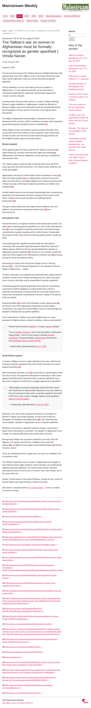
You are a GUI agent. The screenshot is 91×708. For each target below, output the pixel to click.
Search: (72, 31)
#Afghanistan (40, 338)
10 (59, 175)
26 (10, 445)
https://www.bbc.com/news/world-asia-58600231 (23, 516)
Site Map (6, 703)
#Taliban (32, 327)
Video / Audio (32, 21)
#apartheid (13, 338)
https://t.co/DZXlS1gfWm (19, 399)
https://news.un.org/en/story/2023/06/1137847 (23, 647)
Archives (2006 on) (72, 16)
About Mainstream (53, 16)
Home (4, 31)
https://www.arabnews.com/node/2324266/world (23, 652)
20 (11, 266)
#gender (51, 335)
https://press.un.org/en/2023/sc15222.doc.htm (23, 693)
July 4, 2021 (41, 346)
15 (46, 209)
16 (7, 229)
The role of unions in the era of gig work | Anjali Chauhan (77, 107)
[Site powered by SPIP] (85, 701)
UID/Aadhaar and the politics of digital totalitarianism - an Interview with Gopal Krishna (77, 144)
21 (19, 303)
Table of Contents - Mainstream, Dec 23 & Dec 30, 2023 (78, 58)
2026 (41, 16)
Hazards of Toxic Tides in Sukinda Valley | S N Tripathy (78, 97)
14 (14, 201)
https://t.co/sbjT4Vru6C (31, 341)
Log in (13, 703)
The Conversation (35, 488)
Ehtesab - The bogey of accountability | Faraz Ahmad (78, 131)
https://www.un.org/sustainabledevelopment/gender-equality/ (28, 624)
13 (12, 187)
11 (24, 178)
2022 (12, 16)
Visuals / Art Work (48, 21)
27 (54, 445)
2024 (27, 16)
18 (29, 252)
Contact (21, 703)
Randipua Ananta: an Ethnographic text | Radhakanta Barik (77, 86)
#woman (26, 332)
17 (21, 235)
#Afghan (18, 332)
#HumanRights (15, 341)
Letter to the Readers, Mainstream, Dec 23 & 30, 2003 (78, 68)
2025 (34, 16)
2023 (19, 16)
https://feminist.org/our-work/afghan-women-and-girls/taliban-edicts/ (30, 545)
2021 (5, 16)
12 (27, 181)
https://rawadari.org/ (13, 657)
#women (49, 327)
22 (58, 303)
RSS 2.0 (29, 703)
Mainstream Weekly (20, 6)
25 (39, 420)
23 (19, 367)
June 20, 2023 (43, 405)
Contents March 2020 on (13, 21)
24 (31, 373)
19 (53, 255)
